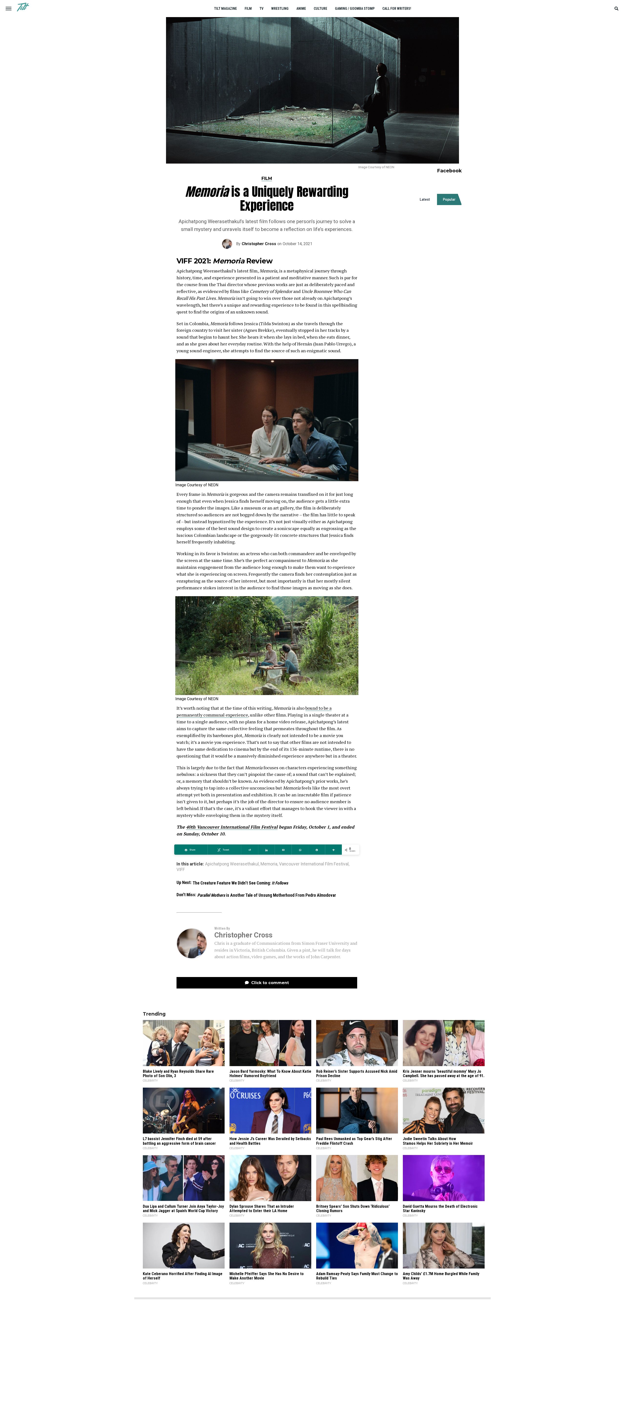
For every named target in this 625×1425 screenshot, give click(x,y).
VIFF (181, 870)
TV (261, 8)
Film (248, 8)
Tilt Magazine (225, 8)
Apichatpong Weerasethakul (232, 864)
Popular (449, 199)
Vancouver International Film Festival (314, 864)
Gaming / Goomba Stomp (355, 8)
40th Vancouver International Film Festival (232, 827)
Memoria (268, 864)
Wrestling (280, 8)
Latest (425, 199)
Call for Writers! (396, 8)
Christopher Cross (259, 243)
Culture (320, 8)
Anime (301, 8)
